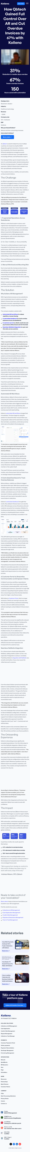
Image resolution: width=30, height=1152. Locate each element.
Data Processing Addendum (8, 1096)
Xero (2, 1067)
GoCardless (4, 1072)
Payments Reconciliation (7, 1048)
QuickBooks (4, 1062)
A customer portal (8, 323)
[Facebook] (14, 1144)
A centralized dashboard (10, 318)
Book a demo (21, 3)
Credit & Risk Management (8, 1031)
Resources (4, 1079)
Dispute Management (6, 1033)
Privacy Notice (5, 1098)
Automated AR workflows (10, 314)
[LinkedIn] (17, 1144)
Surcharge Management (7, 1050)
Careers (3, 1101)
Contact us (4, 1103)
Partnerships (4, 1081)
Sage (2, 1069)
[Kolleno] (5, 3)
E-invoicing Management (7, 1053)
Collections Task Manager (8, 1036)
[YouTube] (20, 1144)
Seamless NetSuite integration (12, 327)
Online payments (5, 1045)
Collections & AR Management (9, 1026)
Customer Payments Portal (8, 1043)
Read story (5, 950)
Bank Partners (4, 1084)
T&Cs (2, 1093)
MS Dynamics (4, 1064)
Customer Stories (5, 1086)
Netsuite (3, 1059)
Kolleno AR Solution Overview (14, 1005)
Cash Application (5, 1028)
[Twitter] (11, 1144)
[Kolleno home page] (6, 1015)
